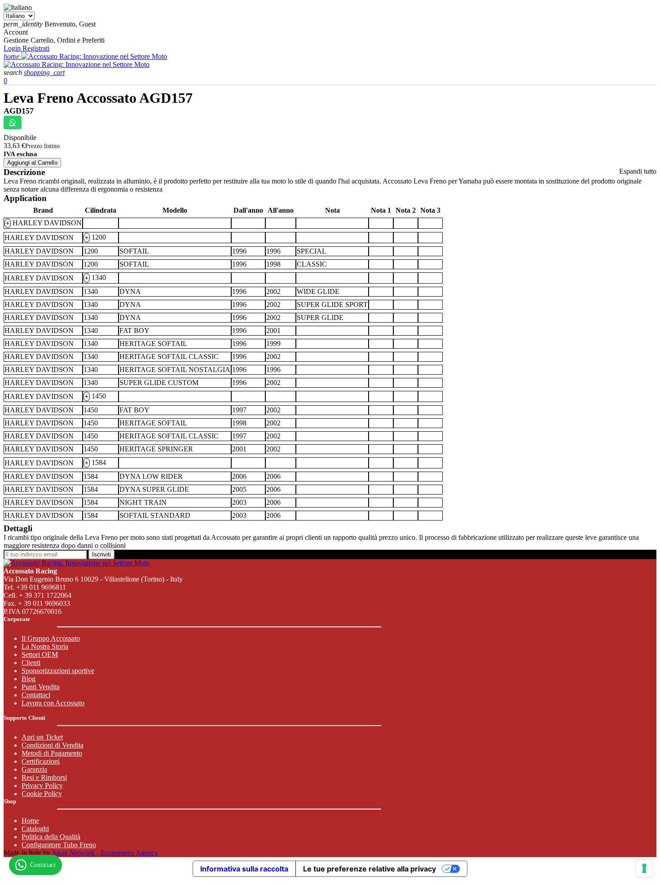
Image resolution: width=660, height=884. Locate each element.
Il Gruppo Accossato (51, 638)
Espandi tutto (637, 171)
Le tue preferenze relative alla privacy (369, 868)
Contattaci (36, 695)
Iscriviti (101, 554)
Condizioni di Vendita (53, 745)
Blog (28, 679)
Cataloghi (35, 828)
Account (16, 32)
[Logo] (94, 56)
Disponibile (20, 137)
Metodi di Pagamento (52, 753)
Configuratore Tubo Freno (59, 845)
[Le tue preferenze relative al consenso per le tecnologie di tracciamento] (644, 868)
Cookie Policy (42, 793)
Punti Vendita (41, 687)
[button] (14, 72)
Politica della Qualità (51, 836)
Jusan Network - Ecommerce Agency (105, 853)
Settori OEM (40, 654)
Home (30, 820)
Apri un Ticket (42, 737)
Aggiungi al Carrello (32, 162)
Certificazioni (41, 761)
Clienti (31, 662)
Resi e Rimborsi (44, 777)
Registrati (35, 48)
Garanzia (34, 769)
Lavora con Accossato (53, 703)
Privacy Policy (42, 785)
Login (13, 48)
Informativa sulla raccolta (244, 868)
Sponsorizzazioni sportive (58, 670)
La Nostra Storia (45, 646)
